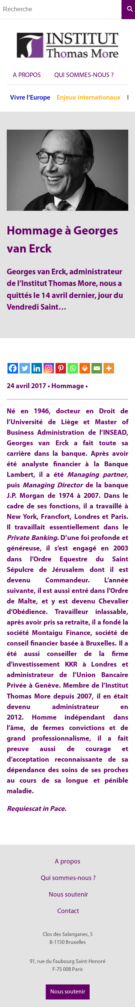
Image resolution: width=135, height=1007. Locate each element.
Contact (68, 911)
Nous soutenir (68, 895)
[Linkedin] (37, 368)
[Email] (97, 368)
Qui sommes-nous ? (84, 75)
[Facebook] (13, 368)
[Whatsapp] (73, 368)
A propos (27, 75)
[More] (109, 368)
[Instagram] (49, 368)
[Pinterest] (61, 368)
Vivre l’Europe (30, 98)
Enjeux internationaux (88, 98)
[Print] (85, 368)
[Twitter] (25, 368)
